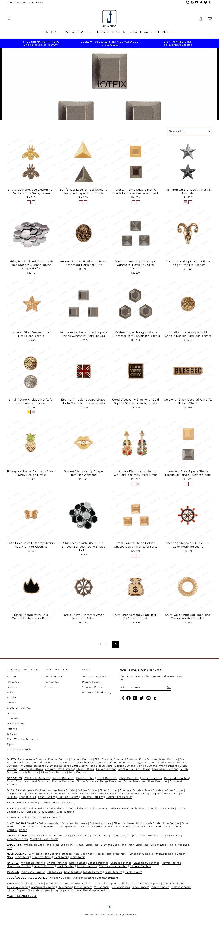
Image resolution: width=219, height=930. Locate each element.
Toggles (12, 734)
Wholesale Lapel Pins (37, 844)
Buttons (12, 676)
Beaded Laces (26, 835)
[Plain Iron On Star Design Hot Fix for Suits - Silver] (185, 202)
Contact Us (36, 2)
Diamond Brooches (176, 778)
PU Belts (45, 802)
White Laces (61, 835)
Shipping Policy (92, 687)
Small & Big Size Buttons (134, 769)
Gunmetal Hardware (74, 823)
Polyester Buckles (92, 796)
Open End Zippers (174, 883)
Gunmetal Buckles (131, 790)
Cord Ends (156, 826)
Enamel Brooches (63, 781)
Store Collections (150, 32)
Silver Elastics (27, 811)
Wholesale (77, 32)
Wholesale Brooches (37, 778)
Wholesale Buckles (33, 790)
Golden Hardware (101, 823)
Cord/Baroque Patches (113, 866)
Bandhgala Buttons (90, 762)
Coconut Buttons (82, 759)
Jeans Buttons (78, 772)
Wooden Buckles (60, 877)
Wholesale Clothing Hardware (40, 826)
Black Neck (61, 857)
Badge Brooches (110, 781)
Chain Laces (118, 835)
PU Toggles (54, 872)
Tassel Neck (103, 853)
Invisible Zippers (106, 883)
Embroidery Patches (146, 862)
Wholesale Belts (27, 802)
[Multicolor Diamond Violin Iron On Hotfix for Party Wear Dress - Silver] (138, 484)
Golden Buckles (88, 790)
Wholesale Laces (17, 839)
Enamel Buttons (58, 759)
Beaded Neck (70, 853)
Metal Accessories (119, 826)
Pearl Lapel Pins (138, 844)
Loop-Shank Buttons (165, 769)
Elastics (11, 697)
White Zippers (160, 887)
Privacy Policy (91, 682)
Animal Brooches (63, 778)
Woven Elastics (56, 808)
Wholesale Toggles (33, 872)
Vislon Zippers (121, 887)
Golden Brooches (134, 781)
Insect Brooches (107, 778)
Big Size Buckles (67, 796)
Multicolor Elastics (163, 808)
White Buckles (174, 790)
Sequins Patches (44, 866)
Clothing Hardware (19, 708)
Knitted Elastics (78, 808)
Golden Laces (100, 835)
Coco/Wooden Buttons (118, 762)
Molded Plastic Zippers (79, 883)
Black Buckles (154, 790)
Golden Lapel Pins (161, 844)
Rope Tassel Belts (64, 802)
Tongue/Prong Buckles (164, 793)
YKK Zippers (102, 887)
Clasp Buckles (15, 793)
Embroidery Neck (140, 853)
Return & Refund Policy (96, 692)
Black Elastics (120, 808)
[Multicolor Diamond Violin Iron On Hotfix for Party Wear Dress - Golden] (133, 484)
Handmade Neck (163, 853)
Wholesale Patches (33, 862)
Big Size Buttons (101, 765)
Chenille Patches (120, 862)
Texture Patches (87, 866)
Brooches (13, 682)
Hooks (23, 829)
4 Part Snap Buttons (53, 772)
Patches (12, 728)
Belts (10, 692)
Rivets (168, 826)
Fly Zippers (65, 887)
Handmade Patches (19, 866)
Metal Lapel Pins (63, 844)
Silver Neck (22, 857)
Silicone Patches (140, 866)
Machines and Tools (19, 749)
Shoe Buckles (27, 796)
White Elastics (140, 808)
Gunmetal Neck (41, 857)
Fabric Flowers (31, 817)
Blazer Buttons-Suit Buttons (57, 762)
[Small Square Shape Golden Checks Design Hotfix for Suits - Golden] (133, 555)
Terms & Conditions (94, 676)
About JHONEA (16, 2)
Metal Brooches (40, 781)
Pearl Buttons (166, 762)
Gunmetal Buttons (31, 769)
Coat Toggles (72, 872)
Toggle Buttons (145, 762)
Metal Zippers (54, 883)
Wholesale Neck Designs (44, 853)
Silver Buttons (85, 769)
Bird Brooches (85, 778)
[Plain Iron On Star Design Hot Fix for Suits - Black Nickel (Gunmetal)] (190, 202)
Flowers (12, 702)
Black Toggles (133, 872)
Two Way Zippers (17, 887)
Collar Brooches (151, 778)
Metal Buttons (168, 759)
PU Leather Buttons (31, 765)
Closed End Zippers (148, 883)
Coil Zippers (126, 883)
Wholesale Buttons (34, 759)
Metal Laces (155, 835)
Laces (10, 713)
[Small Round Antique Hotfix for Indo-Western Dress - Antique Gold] (28, 412)
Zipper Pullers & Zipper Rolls (89, 890)
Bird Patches (77, 862)
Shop (51, 32)
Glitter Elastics (100, 808)
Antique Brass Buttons (59, 769)
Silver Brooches (157, 781)
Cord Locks (140, 826)
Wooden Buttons (84, 877)
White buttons (168, 765)
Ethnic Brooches (17, 781)
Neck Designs (15, 723)
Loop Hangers (70, 826)
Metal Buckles (108, 793)
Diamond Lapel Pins (113, 844)
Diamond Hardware (93, 826)
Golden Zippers (181, 887)
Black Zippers (140, 887)
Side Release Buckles (64, 793)
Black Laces (44, 835)
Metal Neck (120, 853)
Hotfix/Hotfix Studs (148, 823)
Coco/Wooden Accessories (23, 739)
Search (48, 687)
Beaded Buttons (124, 765)
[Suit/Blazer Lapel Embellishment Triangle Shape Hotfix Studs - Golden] (81, 202)
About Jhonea (53, 676)
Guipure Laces (137, 835)
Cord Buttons (80, 765)
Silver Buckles (108, 790)
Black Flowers (52, 817)
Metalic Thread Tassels (44, 839)
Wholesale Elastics (33, 808)
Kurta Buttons (148, 759)
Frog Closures (113, 872)
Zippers (11, 744)
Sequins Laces (80, 835)
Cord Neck (87, 853)
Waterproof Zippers (43, 887)
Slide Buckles (88, 793)
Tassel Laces (172, 835)
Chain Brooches (129, 778)
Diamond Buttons (58, 765)
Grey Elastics (46, 811)
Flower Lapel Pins (87, 844)
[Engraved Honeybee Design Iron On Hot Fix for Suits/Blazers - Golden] (28, 202)
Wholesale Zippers (31, 883)
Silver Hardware (124, 823)
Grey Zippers (61, 890)
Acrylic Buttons (147, 765)
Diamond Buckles (38, 793)
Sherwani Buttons (125, 759)
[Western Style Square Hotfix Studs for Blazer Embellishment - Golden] (133, 202)
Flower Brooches (87, 781)
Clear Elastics (65, 811)
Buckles (12, 687)
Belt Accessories (49, 823)
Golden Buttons (106, 769)
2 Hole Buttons (29, 772)
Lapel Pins (13, 718)
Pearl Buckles (46, 796)
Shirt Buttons (103, 759)
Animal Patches (57, 862)
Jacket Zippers (83, 887)
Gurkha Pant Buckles (119, 796)
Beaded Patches (98, 862)
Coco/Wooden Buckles (133, 793)
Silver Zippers (17, 890)
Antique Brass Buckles (61, 790)
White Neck (77, 857)
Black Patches (65, 866)
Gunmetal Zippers (39, 890)
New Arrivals (111, 32)
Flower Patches (171, 862)
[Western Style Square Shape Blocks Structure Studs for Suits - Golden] (185, 484)
